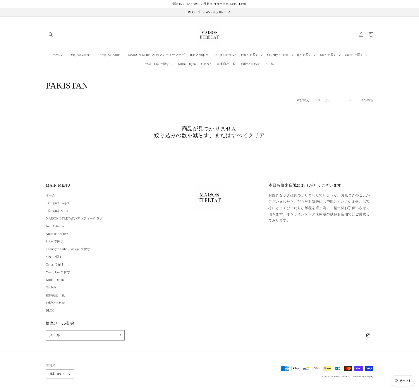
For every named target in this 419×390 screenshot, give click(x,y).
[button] (50, 34)
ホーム (50, 195)
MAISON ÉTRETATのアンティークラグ (74, 218)
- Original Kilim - (58, 210)
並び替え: (303, 100)
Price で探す (54, 241)
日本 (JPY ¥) (57, 373)
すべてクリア (248, 135)
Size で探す (54, 257)
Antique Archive (57, 233)
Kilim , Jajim (55, 279)
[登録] (119, 335)
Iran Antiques (55, 226)
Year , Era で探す (58, 272)
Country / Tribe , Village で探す (68, 249)
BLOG (50, 310)
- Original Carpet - (58, 203)
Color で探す (55, 264)
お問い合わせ (55, 303)
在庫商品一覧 (55, 295)
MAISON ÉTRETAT (341, 376)
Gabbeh (51, 287)
